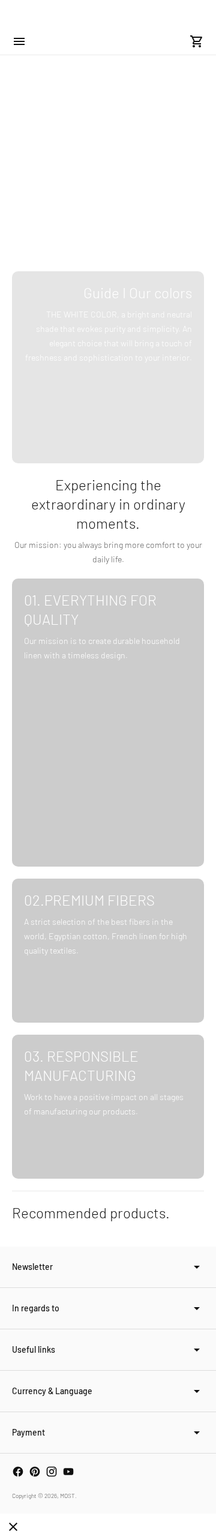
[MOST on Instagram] (52, 1472)
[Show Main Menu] (19, 41)
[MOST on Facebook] (18, 1472)
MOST (67, 1495)
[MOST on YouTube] (68, 1472)
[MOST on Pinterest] (35, 1472)
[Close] (13, 1527)
